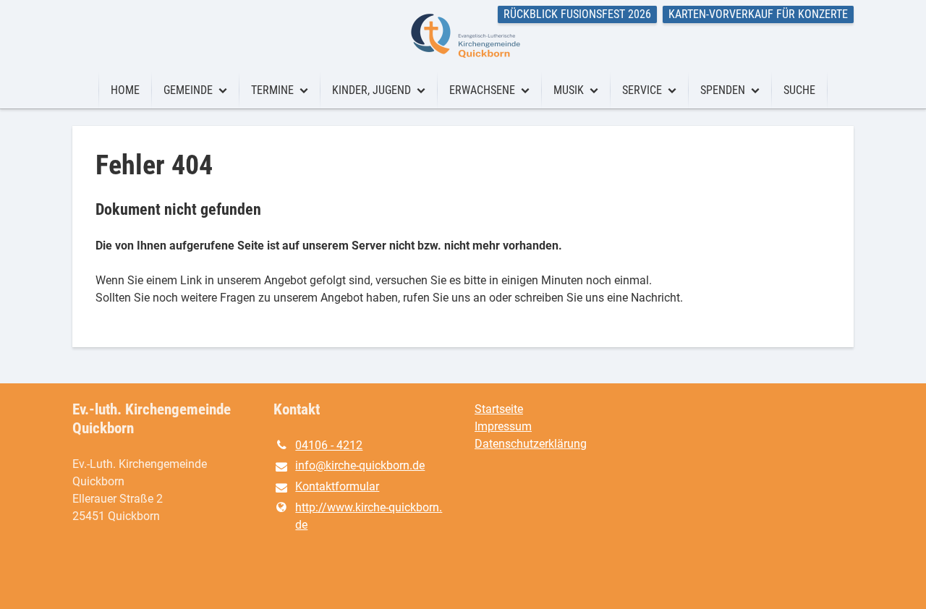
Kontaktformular (337, 486)
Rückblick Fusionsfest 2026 (577, 14)
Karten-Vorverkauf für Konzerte (758, 14)
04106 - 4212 (328, 445)
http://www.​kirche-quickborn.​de (368, 516)
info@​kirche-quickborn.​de (360, 465)
